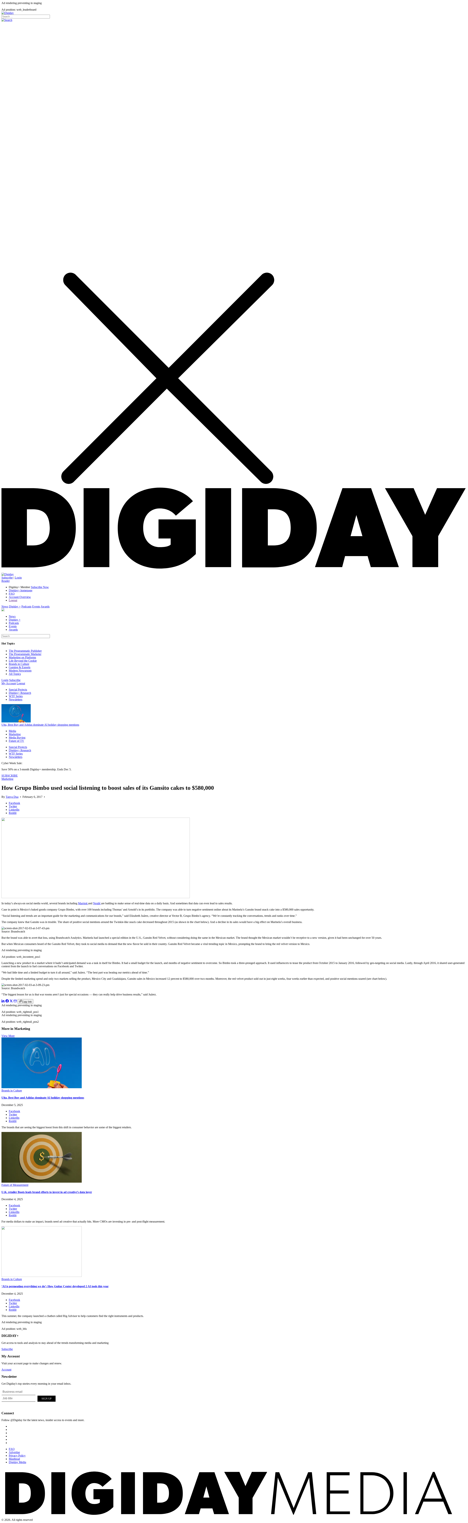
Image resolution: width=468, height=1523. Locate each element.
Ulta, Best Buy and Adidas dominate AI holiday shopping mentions (40, 724)
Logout (13, 600)
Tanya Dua (12, 796)
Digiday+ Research (20, 692)
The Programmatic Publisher (25, 650)
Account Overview (20, 597)
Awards (45, 606)
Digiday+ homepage (20, 590)
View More (8, 1035)
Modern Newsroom (20, 670)
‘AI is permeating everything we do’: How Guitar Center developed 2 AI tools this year (55, 1286)
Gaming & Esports (19, 667)
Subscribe (7, 577)
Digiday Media (17, 1462)
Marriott (83, 903)
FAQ (12, 593)
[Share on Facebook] (7, 1001)
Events (36, 606)
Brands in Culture (19, 664)
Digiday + (15, 606)
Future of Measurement (14, 1184)
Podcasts (26, 606)
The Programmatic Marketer (25, 654)
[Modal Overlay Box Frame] (28, 1398)
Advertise (14, 1452)
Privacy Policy (17, 1455)
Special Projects (18, 689)
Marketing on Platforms (22, 657)
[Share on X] (11, 1001)
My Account (8, 683)
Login (18, 577)
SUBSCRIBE (9, 775)
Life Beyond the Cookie (23, 660)
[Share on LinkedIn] (3, 1001)
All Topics (15, 673)
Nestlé (97, 903)
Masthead (14, 1458)
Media (12, 730)
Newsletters (15, 699)
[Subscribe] (7, 574)
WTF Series (16, 696)
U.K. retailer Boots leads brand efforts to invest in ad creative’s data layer (46, 1192)
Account (6, 1369)
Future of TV (16, 740)
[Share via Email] (15, 1001)
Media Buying (17, 737)
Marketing (15, 734)
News (4, 606)
